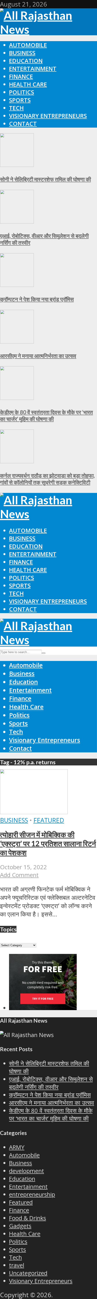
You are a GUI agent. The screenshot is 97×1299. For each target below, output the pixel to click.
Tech (16, 108)
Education (26, 61)
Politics (21, 92)
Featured (48, 820)
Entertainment (32, 69)
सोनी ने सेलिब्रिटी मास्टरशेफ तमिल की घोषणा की (45, 179)
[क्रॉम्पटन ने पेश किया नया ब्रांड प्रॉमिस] (17, 284)
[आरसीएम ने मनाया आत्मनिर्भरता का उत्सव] (17, 341)
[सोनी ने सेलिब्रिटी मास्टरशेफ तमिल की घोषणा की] (17, 164)
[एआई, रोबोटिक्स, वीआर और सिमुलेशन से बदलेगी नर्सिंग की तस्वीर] (17, 221)
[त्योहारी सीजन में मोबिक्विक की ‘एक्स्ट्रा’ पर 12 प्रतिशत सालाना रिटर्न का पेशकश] (34, 812)
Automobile (28, 45)
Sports (20, 100)
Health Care (28, 84)
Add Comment (19, 875)
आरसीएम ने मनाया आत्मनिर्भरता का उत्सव (38, 355)
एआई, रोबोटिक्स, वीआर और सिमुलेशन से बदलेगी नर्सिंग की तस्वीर (51, 1083)
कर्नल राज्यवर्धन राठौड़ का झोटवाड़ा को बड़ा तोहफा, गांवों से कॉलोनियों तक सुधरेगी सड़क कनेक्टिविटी (47, 478)
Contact (23, 124)
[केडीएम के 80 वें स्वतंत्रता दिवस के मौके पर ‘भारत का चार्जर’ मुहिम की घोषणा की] (17, 397)
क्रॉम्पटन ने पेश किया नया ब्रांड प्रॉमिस (37, 299)
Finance (21, 76)
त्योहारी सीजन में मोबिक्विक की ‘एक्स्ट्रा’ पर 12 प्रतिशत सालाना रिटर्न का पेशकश (48, 843)
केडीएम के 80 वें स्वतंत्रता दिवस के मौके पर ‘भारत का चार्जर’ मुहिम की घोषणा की (46, 415)
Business (22, 53)
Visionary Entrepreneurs (48, 116)
